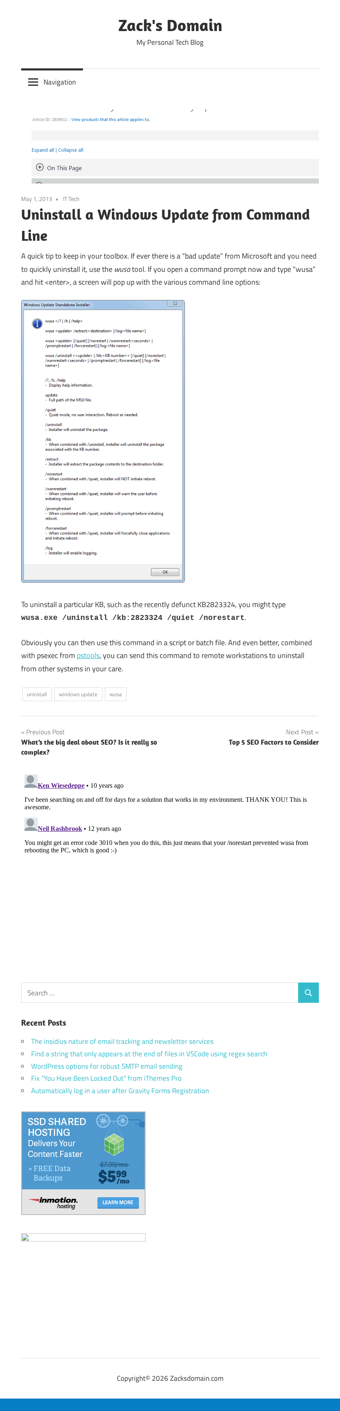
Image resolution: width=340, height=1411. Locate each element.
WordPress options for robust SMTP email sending (106, 1066)
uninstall (37, 694)
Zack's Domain (170, 25)
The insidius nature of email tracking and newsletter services (122, 1041)
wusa (115, 694)
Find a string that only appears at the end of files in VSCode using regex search (149, 1053)
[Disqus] (170, 874)
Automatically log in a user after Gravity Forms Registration (120, 1090)
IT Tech (71, 198)
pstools (88, 655)
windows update (78, 694)
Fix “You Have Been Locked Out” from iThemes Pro (106, 1078)
